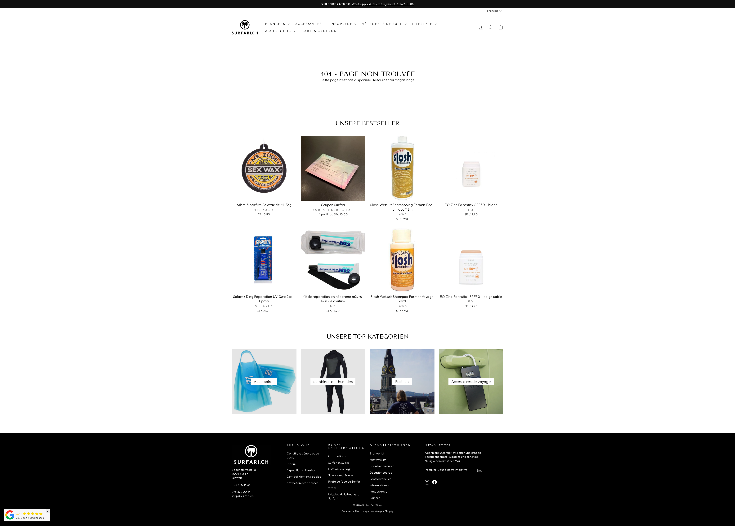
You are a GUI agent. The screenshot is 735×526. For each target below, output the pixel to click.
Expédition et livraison (301, 470)
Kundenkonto (378, 491)
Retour (291, 464)
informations (336, 456)
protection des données (302, 483)
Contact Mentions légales (304, 476)
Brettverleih (377, 453)
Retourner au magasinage (394, 80)
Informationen (379, 485)
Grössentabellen (380, 479)
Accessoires (309, 24)
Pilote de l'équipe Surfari (344, 481)
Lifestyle (423, 24)
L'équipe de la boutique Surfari (343, 496)
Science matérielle (340, 475)
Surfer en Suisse (338, 462)
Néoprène (343, 24)
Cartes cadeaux (318, 31)
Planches (276, 24)
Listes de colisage (340, 469)
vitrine (332, 488)
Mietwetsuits (378, 460)
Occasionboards (381, 472)
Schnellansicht (264, 196)
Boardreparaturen (382, 466)
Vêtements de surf (383, 24)
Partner (375, 498)
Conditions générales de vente (303, 455)
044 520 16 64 (241, 485)
